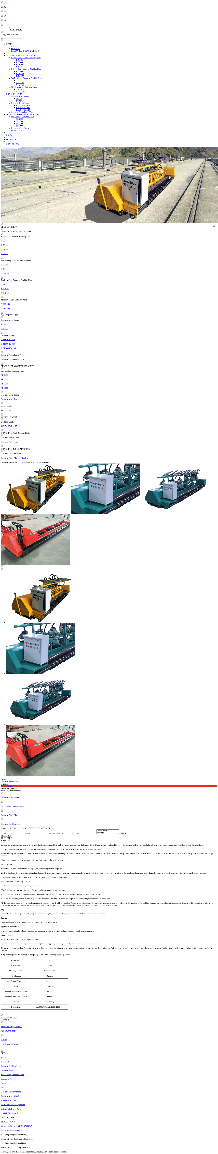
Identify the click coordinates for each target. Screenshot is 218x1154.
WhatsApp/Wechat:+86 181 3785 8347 (16, 1126)
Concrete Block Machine (11, 815)
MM (5, 11)
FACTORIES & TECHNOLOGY (25, 51)
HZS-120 (20, 74)
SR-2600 (19, 119)
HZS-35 (19, 62)
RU (5, 7)
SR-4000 (19, 126)
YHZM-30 (20, 92)
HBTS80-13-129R (23, 110)
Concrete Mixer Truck (20, 128)
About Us (5, 1062)
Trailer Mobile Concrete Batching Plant (26, 78)
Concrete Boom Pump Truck (22, 112)
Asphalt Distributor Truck (11, 1113)
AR (4, 20)
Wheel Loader (16, 130)
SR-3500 (19, 123)
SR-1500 (19, 121)
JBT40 (19, 98)
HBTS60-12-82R (23, 108)
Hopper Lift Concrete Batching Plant (25, 58)
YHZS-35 (20, 85)
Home (3, 1057)
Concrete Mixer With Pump (12, 1096)
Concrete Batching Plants (11, 1066)
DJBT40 (19, 101)
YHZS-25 (20, 80)
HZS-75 (19, 67)
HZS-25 (19, 60)
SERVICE (15, 49)
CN (5, 16)
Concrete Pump (7, 1070)
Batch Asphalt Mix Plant (11, 1109)
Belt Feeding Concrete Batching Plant (26, 69)
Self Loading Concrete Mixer (22, 117)
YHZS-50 (20, 83)
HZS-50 (19, 64)
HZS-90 (19, 71)
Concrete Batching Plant (10, 824)
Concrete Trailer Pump (20, 103)
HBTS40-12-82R (23, 105)
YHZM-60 (20, 89)
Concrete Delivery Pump (11, 1092)
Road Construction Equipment (13, 1105)
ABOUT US (16, 46)
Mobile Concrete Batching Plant (24, 87)
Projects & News (8, 1079)
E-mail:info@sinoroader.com (12, 1130)
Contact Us (5, 1083)
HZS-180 (20, 76)
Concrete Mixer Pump (20, 96)
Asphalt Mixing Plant (9, 1100)
